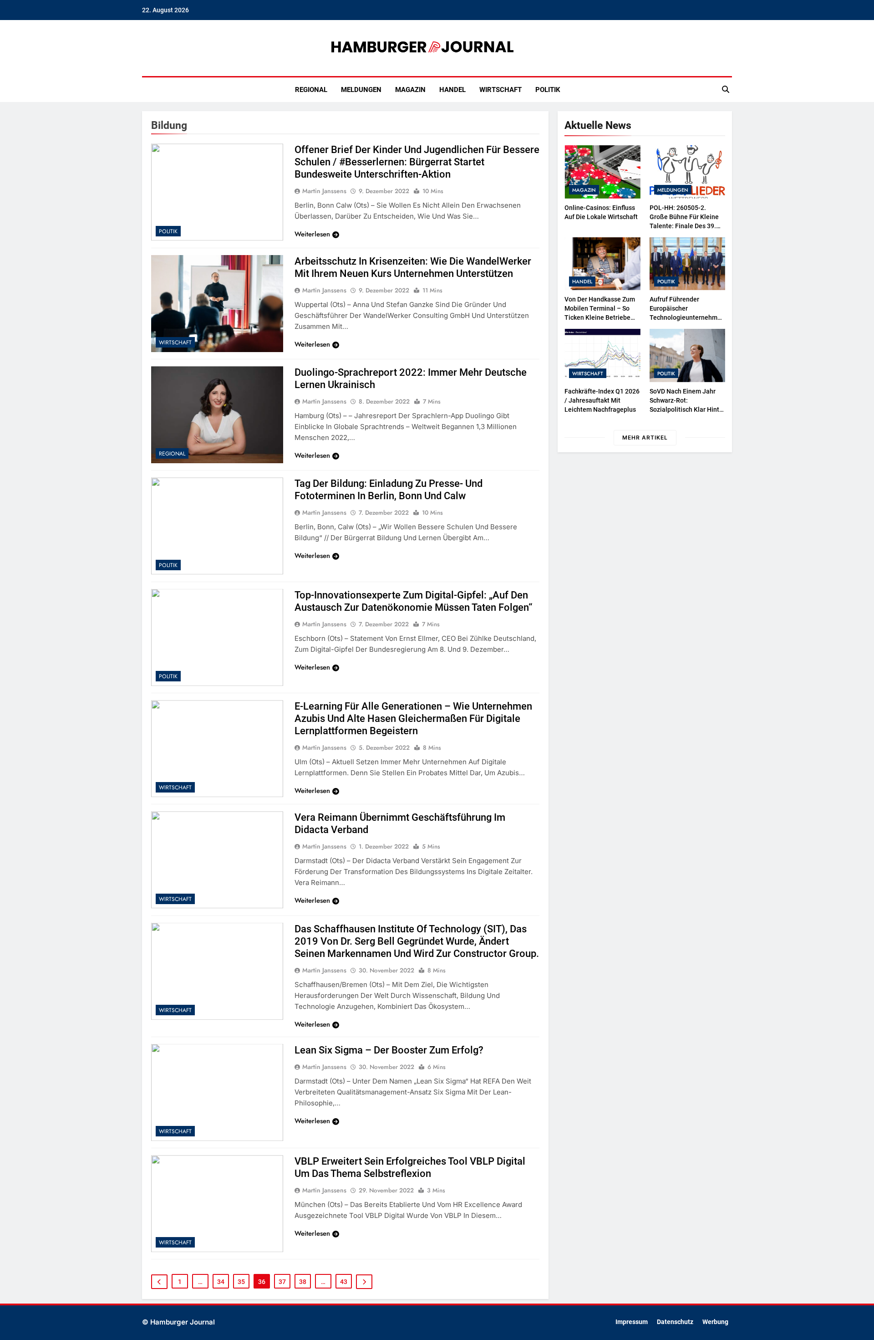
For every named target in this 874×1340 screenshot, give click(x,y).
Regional (311, 90)
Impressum (631, 1322)
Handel (452, 90)
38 (302, 1281)
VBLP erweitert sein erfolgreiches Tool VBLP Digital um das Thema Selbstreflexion (410, 1167)
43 (343, 1281)
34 (220, 1281)
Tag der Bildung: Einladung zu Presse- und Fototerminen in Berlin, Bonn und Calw (389, 489)
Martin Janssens (324, 190)
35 (241, 1281)
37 (282, 1281)
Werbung (715, 1322)
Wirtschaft (500, 90)
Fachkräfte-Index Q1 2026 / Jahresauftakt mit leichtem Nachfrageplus (602, 400)
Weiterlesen (312, 234)
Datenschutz (675, 1322)
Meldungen (361, 90)
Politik (547, 90)
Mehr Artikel (645, 437)
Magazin (410, 90)
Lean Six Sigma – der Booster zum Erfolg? (389, 1050)
